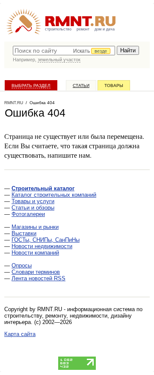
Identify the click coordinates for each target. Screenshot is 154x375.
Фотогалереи (28, 214)
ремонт (83, 29)
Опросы (22, 265)
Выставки (24, 233)
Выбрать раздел (31, 85)
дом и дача (105, 29)
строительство (58, 29)
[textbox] (64, 50)
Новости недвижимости (42, 246)
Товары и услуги (33, 201)
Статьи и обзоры (33, 207)
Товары (113, 85)
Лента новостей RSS (38, 278)
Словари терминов (36, 272)
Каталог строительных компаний (54, 195)
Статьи (81, 85)
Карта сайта (20, 334)
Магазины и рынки (35, 227)
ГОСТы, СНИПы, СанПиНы (46, 240)
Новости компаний (35, 252)
